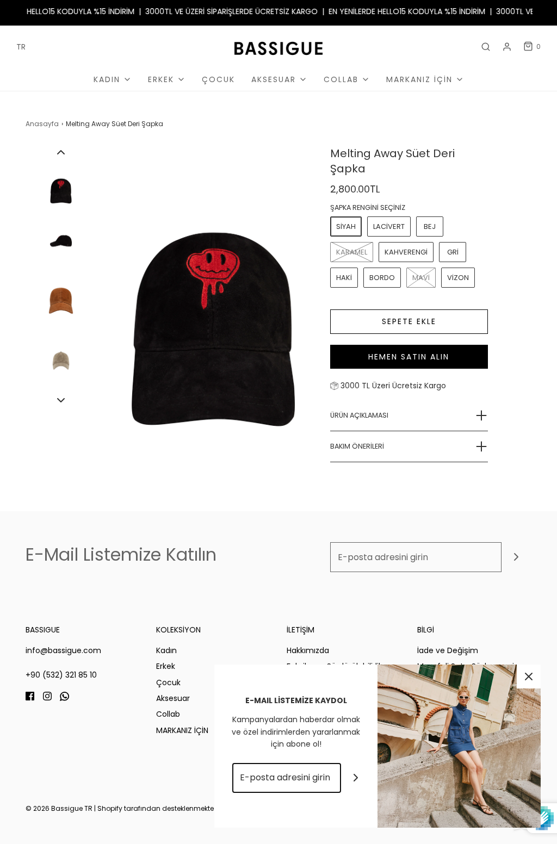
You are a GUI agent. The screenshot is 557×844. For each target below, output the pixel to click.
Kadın (166, 650)
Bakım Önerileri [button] (357, 446)
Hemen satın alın (408, 356)
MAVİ (421, 277)
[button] (60, 152)
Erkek (165, 666)
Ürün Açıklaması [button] (359, 415)
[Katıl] (516, 557)
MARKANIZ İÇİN (182, 730)
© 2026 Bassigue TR (59, 808)
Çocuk (218, 79)
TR (21, 46)
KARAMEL (351, 252)
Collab (168, 714)
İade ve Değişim (447, 650)
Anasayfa (42, 123)
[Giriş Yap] (506, 47)
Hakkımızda (308, 650)
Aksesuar (173, 698)
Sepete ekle (409, 321)
